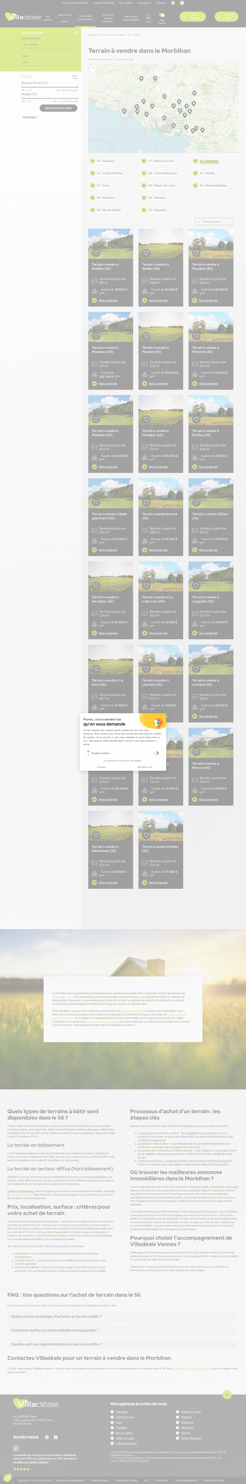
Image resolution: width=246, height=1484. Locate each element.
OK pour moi (144, 767)
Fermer (101, 767)
